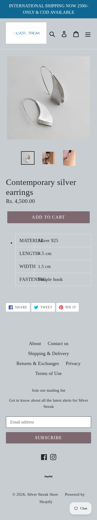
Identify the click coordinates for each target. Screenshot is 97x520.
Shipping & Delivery (48, 353)
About (35, 343)
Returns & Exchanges (37, 363)
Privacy (73, 363)
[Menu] (88, 33)
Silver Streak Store (42, 494)
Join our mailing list (48, 390)
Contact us (58, 343)
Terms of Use (48, 373)
